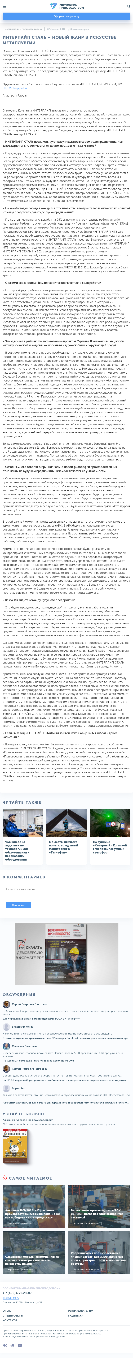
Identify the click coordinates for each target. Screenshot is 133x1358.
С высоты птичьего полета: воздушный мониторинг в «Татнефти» (63, 847)
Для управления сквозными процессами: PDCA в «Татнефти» (41, 1018)
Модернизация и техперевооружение (23, 29)
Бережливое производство (20, 1223)
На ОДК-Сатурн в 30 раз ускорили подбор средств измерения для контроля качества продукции (64, 1080)
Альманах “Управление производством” (28, 1120)
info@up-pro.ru (11, 1297)
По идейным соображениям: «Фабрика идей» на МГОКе (38, 1060)
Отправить (18, 905)
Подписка (75, 1315)
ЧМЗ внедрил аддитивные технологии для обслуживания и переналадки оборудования (17, 850)
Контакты (10, 1320)
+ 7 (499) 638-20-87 (17, 1293)
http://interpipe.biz (15, 88)
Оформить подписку (66, 16)
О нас (7, 1310)
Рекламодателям (80, 1310)
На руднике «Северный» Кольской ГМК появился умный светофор (110, 847)
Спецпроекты (13, 1315)
